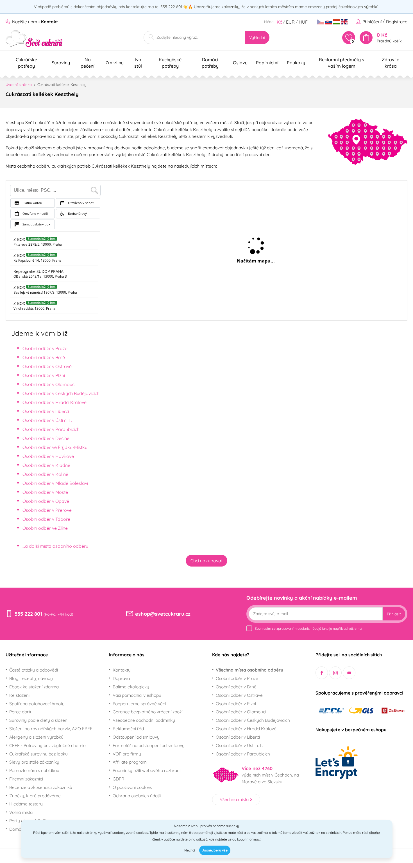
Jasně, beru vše (215, 850)
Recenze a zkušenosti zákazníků (40, 787)
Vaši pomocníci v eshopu (137, 695)
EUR (290, 22)
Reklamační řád (128, 728)
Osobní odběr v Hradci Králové (54, 402)
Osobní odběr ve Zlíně (45, 528)
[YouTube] (349, 672)
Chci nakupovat (206, 560)
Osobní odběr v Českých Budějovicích (60, 393)
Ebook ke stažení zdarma (34, 687)
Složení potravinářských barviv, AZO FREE (50, 728)
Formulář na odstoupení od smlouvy (149, 745)
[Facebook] (322, 672)
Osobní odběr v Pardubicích (51, 429)
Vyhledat (257, 37)
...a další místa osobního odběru (55, 546)
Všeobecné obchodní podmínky (144, 720)
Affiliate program (130, 762)
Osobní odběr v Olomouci (48, 384)
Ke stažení (19, 695)
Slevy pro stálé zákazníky (34, 762)
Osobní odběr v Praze (44, 348)
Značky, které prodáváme (35, 795)
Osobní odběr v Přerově (47, 510)
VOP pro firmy (127, 754)
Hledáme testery (26, 804)
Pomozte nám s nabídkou (34, 770)
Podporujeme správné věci (139, 703)
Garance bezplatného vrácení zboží (147, 711)
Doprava (121, 678)
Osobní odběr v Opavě (45, 501)
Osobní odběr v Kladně (46, 465)
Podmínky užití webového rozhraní (146, 770)
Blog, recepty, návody (31, 678)
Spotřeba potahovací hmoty (37, 703)
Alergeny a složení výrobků (36, 737)
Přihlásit (394, 614)
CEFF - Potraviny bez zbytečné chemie (47, 745)
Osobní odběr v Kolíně (45, 474)
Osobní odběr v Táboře (46, 519)
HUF (303, 22)
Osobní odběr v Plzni (43, 375)
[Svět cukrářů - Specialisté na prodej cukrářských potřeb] (34, 38)
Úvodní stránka (19, 84)
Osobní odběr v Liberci (45, 411)
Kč (279, 22)
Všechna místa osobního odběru (249, 670)
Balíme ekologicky (131, 687)
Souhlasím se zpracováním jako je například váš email (309, 628)
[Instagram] (335, 672)
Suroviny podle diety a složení (38, 720)
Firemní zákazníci (26, 779)
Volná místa (21, 812)
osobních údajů (309, 628)
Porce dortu (21, 711)
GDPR (118, 779)
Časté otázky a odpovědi (33, 670)
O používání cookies (132, 787)
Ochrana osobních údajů (137, 795)
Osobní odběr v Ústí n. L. (47, 420)
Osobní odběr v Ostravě (47, 366)
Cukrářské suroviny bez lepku (38, 754)
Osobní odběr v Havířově (48, 456)
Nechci (189, 850)
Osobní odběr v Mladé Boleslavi (55, 483)
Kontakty (122, 670)
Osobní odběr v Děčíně (45, 438)
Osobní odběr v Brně (43, 357)
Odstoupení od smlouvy (136, 737)
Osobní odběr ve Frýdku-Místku (54, 447)
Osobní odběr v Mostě (45, 492)
